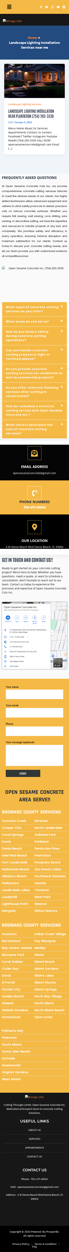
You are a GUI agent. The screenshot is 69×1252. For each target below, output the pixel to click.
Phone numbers (34, 501)
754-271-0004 (35, 507)
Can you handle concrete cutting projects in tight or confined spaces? (28, 354)
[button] (9, 7)
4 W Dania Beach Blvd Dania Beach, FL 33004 (34, 547)
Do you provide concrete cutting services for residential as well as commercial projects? (34, 373)
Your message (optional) (20, 742)
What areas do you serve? (27, 321)
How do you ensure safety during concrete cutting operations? (27, 336)
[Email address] (34, 453)
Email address (34, 466)
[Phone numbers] (34, 493)
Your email (12, 705)
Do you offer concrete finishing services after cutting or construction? (32, 392)
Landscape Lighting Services (24, 104)
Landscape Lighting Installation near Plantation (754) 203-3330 (31, 113)
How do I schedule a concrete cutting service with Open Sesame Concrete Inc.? (34, 410)
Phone (9, 723)
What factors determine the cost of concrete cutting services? (29, 429)
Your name (12, 686)
